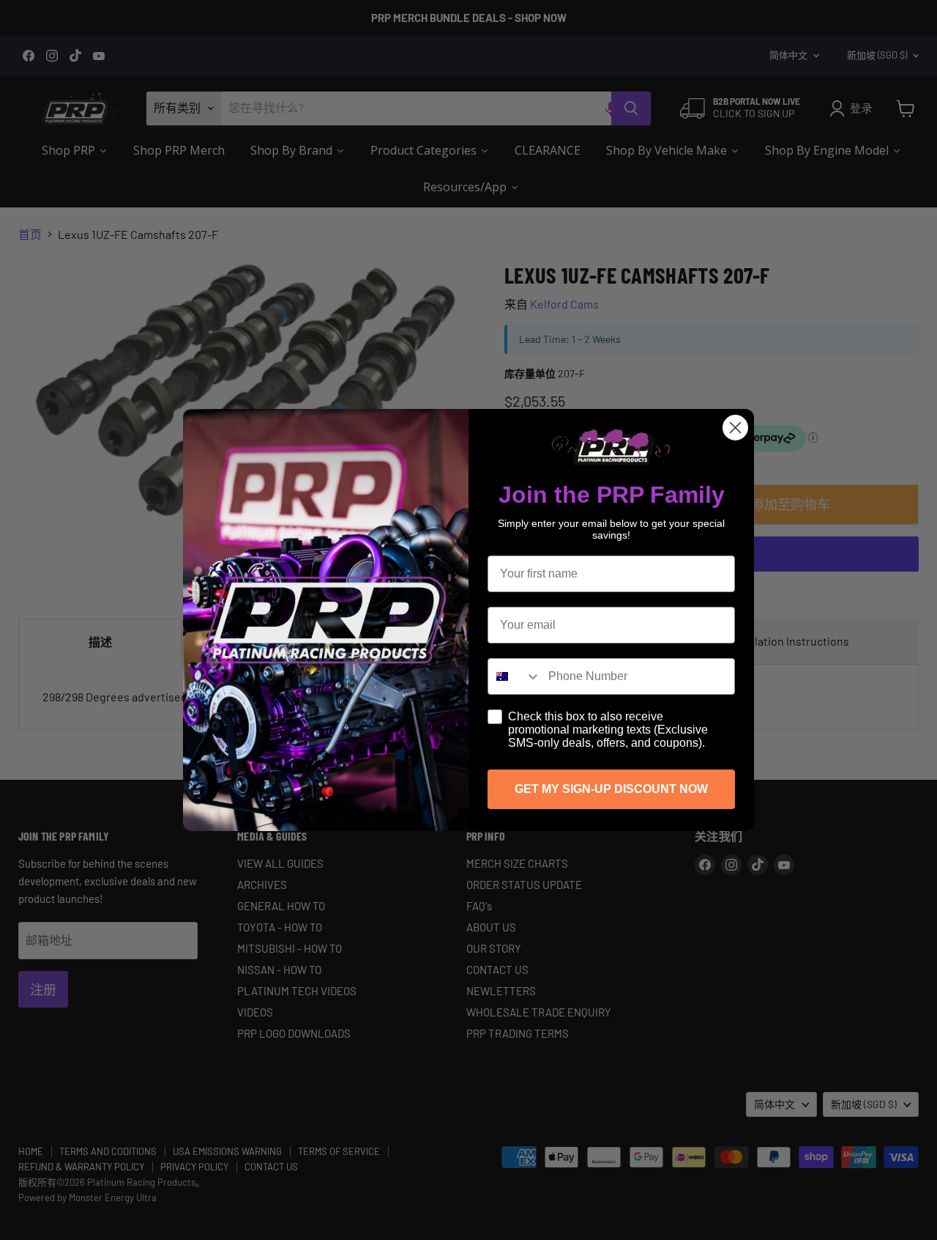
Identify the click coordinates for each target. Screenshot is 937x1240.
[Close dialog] (735, 427)
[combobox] (514, 676)
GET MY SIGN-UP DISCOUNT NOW (611, 789)
